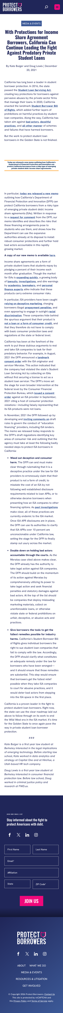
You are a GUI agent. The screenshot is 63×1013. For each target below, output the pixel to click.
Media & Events (31, 23)
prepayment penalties (38, 307)
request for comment (22, 217)
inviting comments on (36, 419)
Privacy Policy (20, 1001)
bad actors (32, 121)
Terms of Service (39, 1001)
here (52, 255)
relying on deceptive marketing (23, 303)
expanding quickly (27, 277)
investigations (27, 281)
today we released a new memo (39, 193)
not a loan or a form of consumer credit (28, 323)
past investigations (46, 507)
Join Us (31, 900)
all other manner (32, 125)
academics (14, 285)
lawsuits (12, 281)
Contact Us (49, 994)
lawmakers (28, 285)
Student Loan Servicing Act (34, 90)
